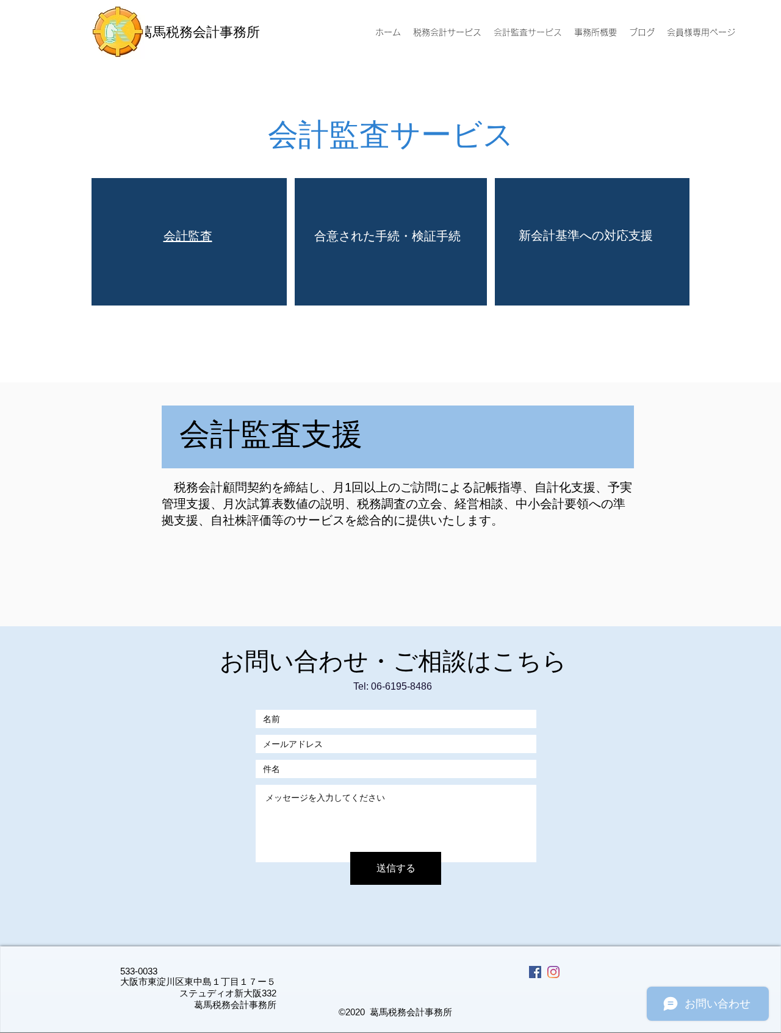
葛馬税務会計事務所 (199, 32)
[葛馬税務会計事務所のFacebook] (535, 972)
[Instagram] (553, 972)
